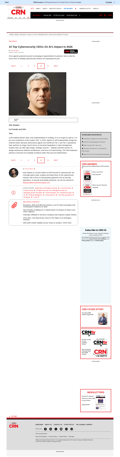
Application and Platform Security (46, 188)
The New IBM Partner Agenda (87, 313)
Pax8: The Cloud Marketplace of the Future (94, 142)
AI (25, 195)
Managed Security (58, 190)
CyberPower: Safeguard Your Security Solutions (96, 138)
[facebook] (45, 429)
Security (12, 41)
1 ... (22, 66)
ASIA (9, 18)
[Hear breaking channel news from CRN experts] (100, 353)
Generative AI (51, 195)
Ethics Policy (69, 424)
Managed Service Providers (33, 193)
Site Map (71, 436)
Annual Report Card (71, 15)
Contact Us (58, 424)
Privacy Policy (53, 436)
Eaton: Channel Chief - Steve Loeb (92, 145)
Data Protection (51, 193)
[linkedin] (50, 429)
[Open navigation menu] (32, 8)
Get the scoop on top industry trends (86, 342)
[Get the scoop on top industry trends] (100, 343)
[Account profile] (105, 15)
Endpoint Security (43, 190)
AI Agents (27, 197)
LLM (35, 197)
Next (56, 66)
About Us (48, 424)
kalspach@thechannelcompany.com (36, 183)
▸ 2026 (29, 34)
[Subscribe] (100, 409)
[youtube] (61, 429)
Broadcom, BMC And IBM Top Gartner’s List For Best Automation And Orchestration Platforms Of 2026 (49, 206)
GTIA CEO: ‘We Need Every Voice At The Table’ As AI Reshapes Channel (47, 219)
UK (24, 18)
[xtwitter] (56, 429)
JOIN (100, 15)
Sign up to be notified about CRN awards (95, 166)
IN (12, 18)
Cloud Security (66, 188)
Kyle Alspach (15, 50)
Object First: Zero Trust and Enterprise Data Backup (97, 154)
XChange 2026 (47, 15)
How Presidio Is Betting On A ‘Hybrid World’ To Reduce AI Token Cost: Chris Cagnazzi (49, 211)
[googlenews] (66, 429)
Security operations (65, 195)
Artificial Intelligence (36, 195)
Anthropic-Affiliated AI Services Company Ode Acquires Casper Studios (49, 215)
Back (13, 66)
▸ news (16, 34)
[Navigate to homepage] (18, 15)
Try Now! (109, 2)
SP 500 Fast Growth (58, 15)
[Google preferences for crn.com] (71, 51)
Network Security (66, 193)
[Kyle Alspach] (13, 177)
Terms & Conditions (41, 436)
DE (20, 18)
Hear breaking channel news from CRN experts (86, 352)
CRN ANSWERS (68, 8)
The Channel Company (84, 424)
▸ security (23, 34)
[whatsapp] (71, 429)
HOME (11, 34)
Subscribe (85, 404)
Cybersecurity (28, 190)
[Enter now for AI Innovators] (88, 181)
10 (41, 66)
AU (16, 18)
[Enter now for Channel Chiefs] (88, 194)
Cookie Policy (63, 436)
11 (48, 66)
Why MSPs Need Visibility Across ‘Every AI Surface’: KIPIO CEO (47, 223)
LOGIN (110, 15)
